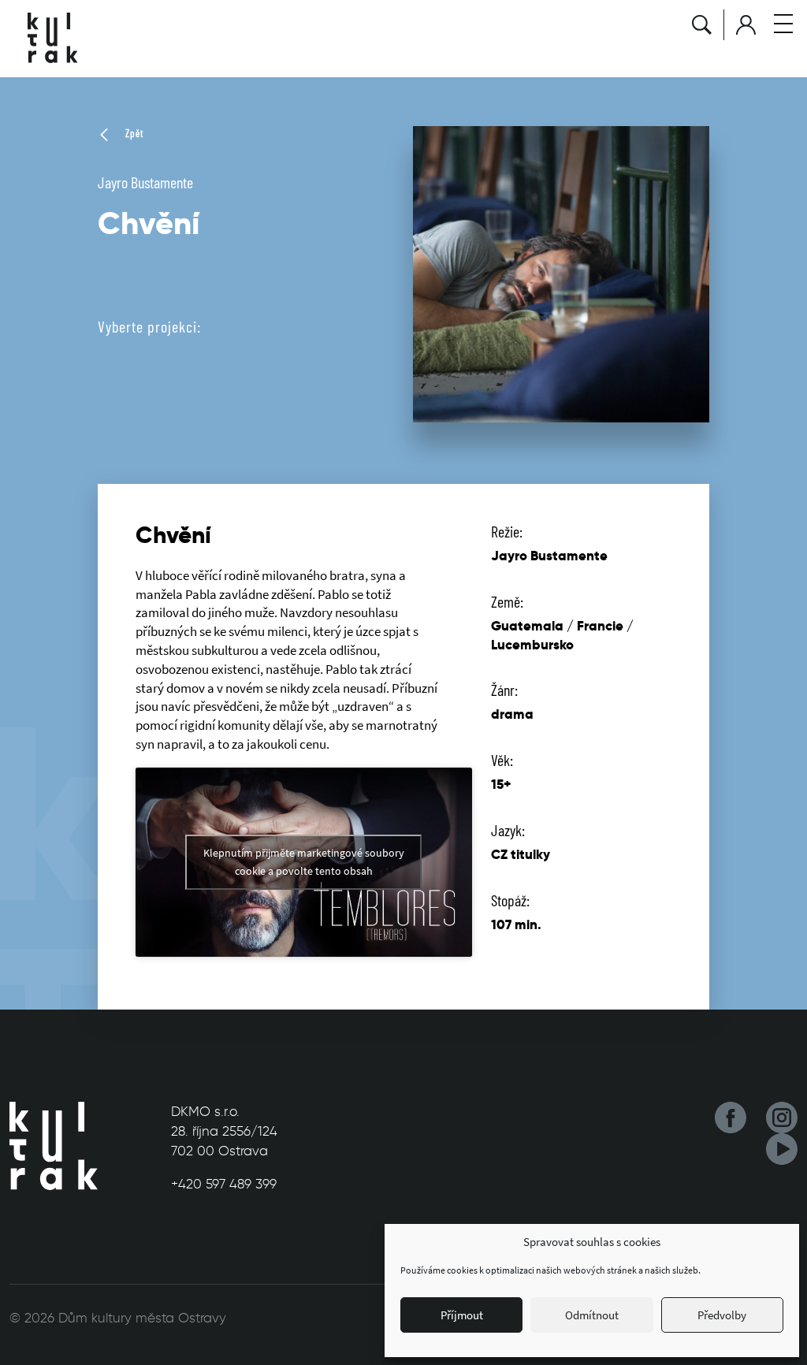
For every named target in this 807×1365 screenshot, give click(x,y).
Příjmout (462, 1314)
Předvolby (721, 1314)
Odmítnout (592, 1314)
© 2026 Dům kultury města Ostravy (117, 1318)
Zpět (132, 133)
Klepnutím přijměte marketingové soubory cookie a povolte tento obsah (303, 862)
